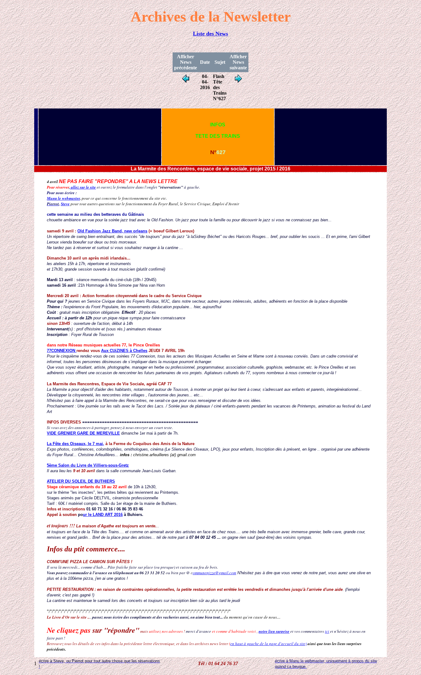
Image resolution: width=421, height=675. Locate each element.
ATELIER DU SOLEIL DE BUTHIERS (81, 481)
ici (327, 631)
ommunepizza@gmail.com (214, 572)
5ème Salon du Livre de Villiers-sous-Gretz (88, 465)
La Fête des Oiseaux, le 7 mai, (75, 443)
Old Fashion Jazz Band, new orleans (112, 231)
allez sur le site (83, 187)
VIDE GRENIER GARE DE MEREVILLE (83, 433)
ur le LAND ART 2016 (103, 514)
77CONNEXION (61, 350)
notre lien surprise (274, 631)
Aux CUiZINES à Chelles (124, 350)
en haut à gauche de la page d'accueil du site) (268, 643)
